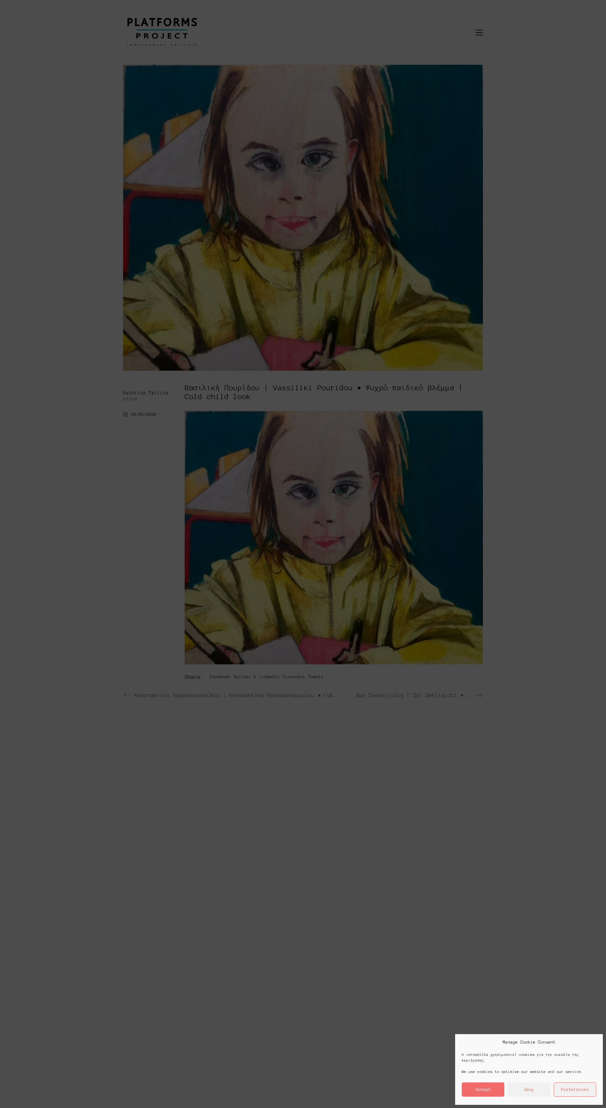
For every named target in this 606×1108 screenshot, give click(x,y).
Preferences (575, 1089)
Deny (529, 1089)
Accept (483, 1089)
